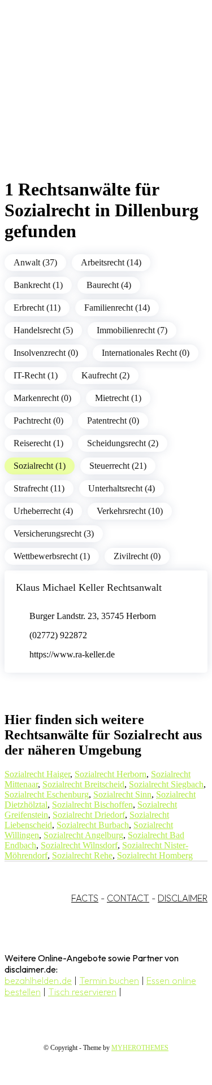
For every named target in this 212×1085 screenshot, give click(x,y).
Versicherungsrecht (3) (54, 533)
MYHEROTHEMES (139, 1048)
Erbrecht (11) (37, 307)
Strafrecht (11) (39, 488)
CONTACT (128, 898)
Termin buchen (109, 980)
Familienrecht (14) (117, 307)
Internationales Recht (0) (145, 353)
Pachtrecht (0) (38, 420)
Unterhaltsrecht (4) (121, 488)
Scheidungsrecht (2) (122, 443)
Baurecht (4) (108, 285)
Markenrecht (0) (42, 398)
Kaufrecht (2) (105, 375)
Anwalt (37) (35, 262)
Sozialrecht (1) (40, 465)
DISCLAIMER (182, 898)
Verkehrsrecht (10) (130, 511)
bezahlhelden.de (38, 980)
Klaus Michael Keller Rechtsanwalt (89, 587)
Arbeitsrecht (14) (111, 262)
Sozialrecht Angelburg (83, 835)
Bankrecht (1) (38, 285)
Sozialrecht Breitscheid (83, 784)
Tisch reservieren (82, 991)
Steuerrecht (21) (117, 465)
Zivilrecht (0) (137, 556)
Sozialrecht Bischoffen (92, 804)
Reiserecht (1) (38, 443)
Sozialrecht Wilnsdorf (79, 845)
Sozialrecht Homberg (155, 855)
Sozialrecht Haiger (37, 774)
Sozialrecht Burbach (93, 825)
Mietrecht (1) (118, 398)
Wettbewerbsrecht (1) (52, 556)
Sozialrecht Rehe (82, 855)
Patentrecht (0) (113, 420)
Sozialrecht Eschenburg (47, 794)
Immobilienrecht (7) (132, 330)
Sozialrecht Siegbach (166, 784)
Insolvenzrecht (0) (46, 353)
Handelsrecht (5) (43, 330)
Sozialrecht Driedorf (89, 815)
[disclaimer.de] (95, 102)
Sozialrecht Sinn (122, 794)
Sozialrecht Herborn (110, 774)
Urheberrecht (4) (43, 511)
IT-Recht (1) (36, 375)
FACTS (84, 898)
